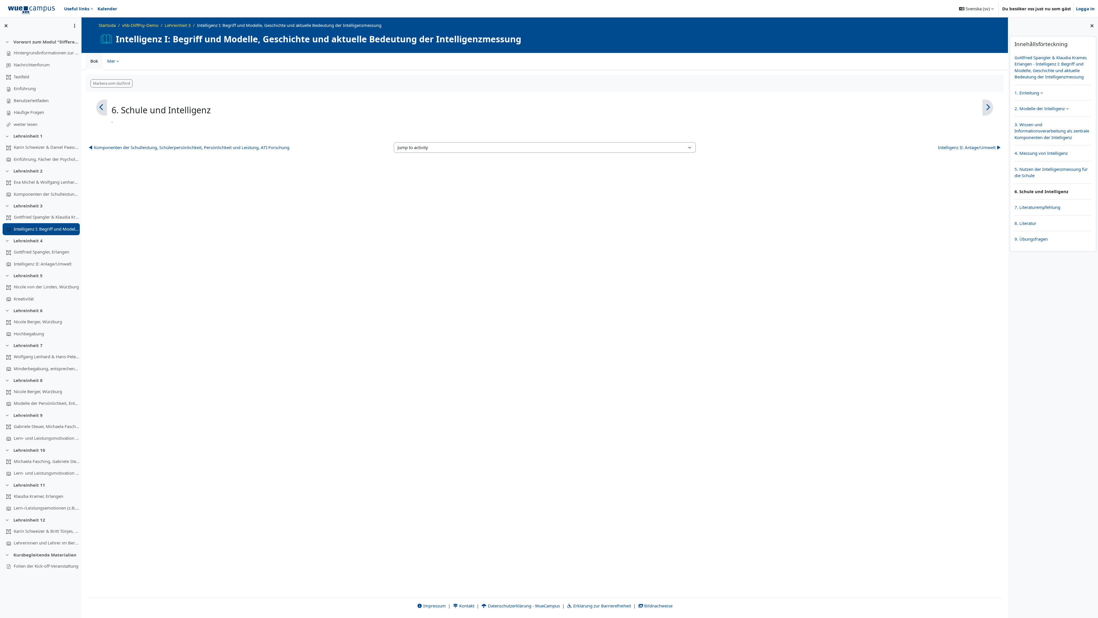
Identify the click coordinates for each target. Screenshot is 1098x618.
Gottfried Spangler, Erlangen (41, 252)
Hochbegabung (29, 333)
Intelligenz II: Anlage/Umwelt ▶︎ (969, 147)
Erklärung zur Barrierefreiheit (601, 606)
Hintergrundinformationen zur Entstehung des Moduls (46, 53)
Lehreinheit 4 (28, 240)
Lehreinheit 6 (28, 310)
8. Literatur (1025, 223)
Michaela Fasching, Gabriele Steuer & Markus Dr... (46, 461)
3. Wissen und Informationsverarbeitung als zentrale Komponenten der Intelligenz (1052, 131)
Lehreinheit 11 (29, 485)
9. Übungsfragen (1031, 239)
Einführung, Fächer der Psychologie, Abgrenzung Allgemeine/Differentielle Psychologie (46, 159)
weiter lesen (25, 124)
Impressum (434, 606)
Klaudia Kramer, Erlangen (38, 496)
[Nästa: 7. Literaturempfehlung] (987, 107)
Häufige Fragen (29, 112)
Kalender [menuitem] (107, 8)
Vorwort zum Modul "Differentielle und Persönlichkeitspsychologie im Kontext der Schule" (46, 42)
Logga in (1085, 8)
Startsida (107, 25)
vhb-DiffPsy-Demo (140, 25)
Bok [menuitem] (94, 61)
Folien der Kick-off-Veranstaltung (46, 566)
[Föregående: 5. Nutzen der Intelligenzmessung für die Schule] (101, 107)
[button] (976, 8)
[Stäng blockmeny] (1092, 25)
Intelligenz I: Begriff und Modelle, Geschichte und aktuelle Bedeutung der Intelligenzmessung (46, 229)
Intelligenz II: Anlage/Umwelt (42, 264)
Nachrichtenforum (32, 65)
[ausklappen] (1041, 93)
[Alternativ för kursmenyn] (74, 25)
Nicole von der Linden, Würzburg (46, 287)
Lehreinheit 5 (28, 275)
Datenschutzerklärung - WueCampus (523, 606)
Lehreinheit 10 (29, 450)
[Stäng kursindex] (6, 25)
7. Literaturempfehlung (1037, 207)
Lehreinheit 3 (28, 206)
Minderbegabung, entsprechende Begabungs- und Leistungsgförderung (46, 368)
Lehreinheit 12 (29, 520)
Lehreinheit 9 (28, 415)
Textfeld (21, 77)
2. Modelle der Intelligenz (1040, 108)
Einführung (25, 88)
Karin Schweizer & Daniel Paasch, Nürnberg (46, 147)
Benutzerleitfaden (31, 100)
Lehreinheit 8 (28, 380)
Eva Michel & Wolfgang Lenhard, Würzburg (46, 182)
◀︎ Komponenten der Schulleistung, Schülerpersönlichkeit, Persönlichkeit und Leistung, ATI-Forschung (189, 147)
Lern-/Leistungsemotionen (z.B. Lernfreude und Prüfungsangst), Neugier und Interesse (46, 508)
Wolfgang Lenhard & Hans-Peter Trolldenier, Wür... (46, 356)
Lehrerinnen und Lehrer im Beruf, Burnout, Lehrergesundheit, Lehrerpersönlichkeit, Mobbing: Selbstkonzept (46, 543)
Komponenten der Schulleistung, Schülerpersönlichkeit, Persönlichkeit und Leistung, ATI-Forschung (46, 194)
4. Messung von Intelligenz (1041, 153)
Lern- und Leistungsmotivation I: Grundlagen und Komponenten (46, 438)
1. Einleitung (1027, 93)
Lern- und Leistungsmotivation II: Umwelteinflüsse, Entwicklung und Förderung (46, 473)
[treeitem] (40, 83)
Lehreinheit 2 (28, 171)
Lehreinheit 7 (28, 345)
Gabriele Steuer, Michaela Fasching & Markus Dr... (46, 426)
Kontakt (466, 606)
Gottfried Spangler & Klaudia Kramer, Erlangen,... (46, 217)
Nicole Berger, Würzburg (38, 321)
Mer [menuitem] (111, 61)
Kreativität (24, 299)
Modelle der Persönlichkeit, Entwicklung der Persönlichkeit (46, 403)
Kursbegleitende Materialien (44, 555)
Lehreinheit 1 (28, 136)
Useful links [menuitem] (76, 8)
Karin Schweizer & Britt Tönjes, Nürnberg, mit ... (46, 531)
